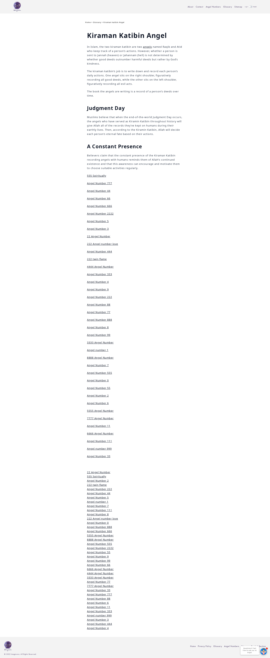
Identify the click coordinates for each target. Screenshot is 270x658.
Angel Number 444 (99, 251)
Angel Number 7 (98, 365)
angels (147, 46)
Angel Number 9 (98, 289)
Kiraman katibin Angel (113, 22)
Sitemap (238, 6)
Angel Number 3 (98, 228)
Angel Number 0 (98, 380)
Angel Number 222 (99, 297)
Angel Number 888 (99, 319)
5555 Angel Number (100, 410)
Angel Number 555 (99, 372)
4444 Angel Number (100, 266)
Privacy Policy (204, 646)
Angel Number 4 (98, 282)
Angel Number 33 (98, 456)
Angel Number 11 (98, 426)
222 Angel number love (102, 244)
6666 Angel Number (100, 433)
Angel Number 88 (98, 304)
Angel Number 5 (98, 221)
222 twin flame (97, 259)
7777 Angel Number (100, 418)
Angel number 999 (99, 448)
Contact (199, 6)
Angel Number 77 (98, 312)
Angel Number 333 (99, 274)
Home (88, 22)
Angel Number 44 (98, 191)
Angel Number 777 (99, 183)
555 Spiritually (96, 175)
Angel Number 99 (98, 335)
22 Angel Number (98, 236)
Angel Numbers (213, 6)
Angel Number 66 (98, 198)
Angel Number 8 (98, 327)
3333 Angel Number (100, 342)
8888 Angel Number (100, 357)
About (190, 6)
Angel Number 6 (98, 403)
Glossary (227, 6)
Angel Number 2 (98, 395)
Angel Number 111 (99, 441)
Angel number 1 (97, 350)
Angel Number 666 (99, 206)
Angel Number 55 (98, 388)
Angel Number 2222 (100, 213)
